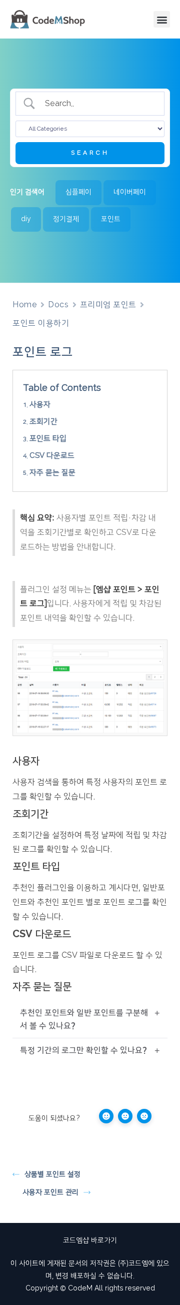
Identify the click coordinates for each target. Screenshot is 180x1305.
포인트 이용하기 (40, 323)
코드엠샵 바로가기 (90, 1240)
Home (24, 304)
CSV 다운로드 (52, 455)
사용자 (40, 404)
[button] (162, 19)
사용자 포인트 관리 (50, 1192)
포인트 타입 (48, 438)
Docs (58, 304)
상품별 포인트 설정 (52, 1174)
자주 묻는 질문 (53, 472)
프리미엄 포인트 (108, 304)
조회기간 (44, 421)
